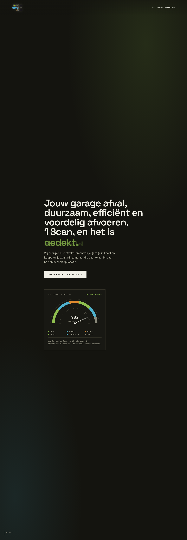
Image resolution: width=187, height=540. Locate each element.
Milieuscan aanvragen (163, 7)
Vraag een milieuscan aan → (65, 274)
